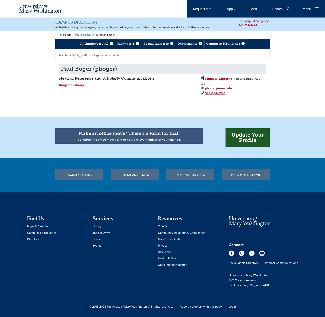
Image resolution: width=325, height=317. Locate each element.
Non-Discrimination (170, 239)
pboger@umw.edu (218, 88)
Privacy (162, 245)
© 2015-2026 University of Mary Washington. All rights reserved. (131, 306)
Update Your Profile (247, 137)
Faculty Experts (79, 175)
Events (97, 245)
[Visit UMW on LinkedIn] (252, 255)
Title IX (162, 226)
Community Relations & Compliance (181, 233)
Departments (187, 43)
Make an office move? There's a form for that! (129, 133)
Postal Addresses (156, 43)
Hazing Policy (167, 258)
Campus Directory (76, 22)
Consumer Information (172, 265)
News (96, 239)
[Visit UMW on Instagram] (242, 255)
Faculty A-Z (125, 43)
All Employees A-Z (94, 43)
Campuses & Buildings (223, 43)
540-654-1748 (215, 93)
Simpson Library (71, 85)
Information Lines (190, 175)
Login (232, 306)
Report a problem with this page (201, 306)
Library (97, 226)
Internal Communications (281, 263)
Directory (33, 239)
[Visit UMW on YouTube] (262, 255)
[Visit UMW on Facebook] (232, 255)
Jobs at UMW (101, 233)
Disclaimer (165, 252)
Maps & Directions (246, 175)
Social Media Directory (243, 263)
